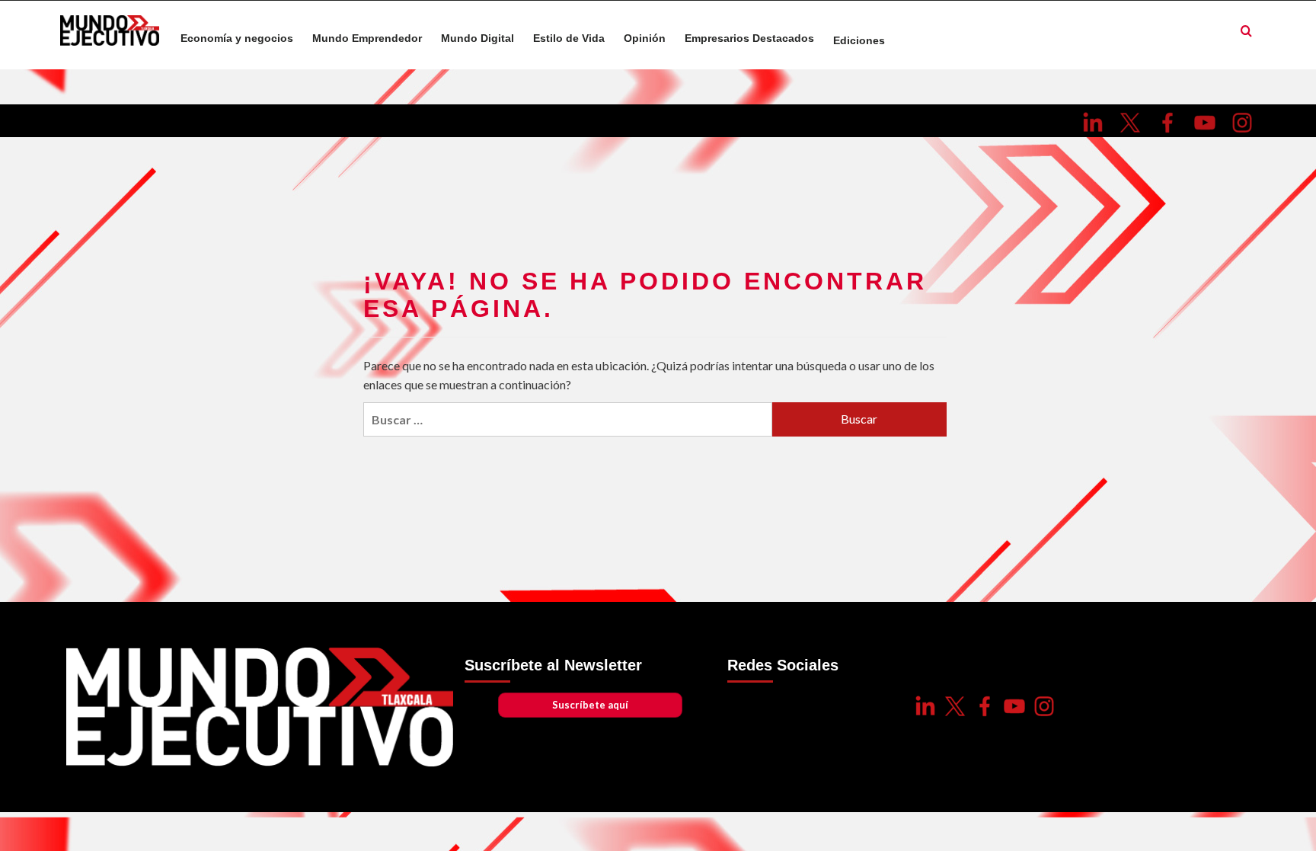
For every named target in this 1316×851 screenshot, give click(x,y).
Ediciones (859, 40)
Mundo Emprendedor (367, 38)
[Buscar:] (567, 419)
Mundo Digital (477, 38)
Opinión (645, 38)
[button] (1246, 31)
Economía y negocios (236, 38)
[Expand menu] (893, 39)
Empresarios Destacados (749, 38)
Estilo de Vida (569, 38)
